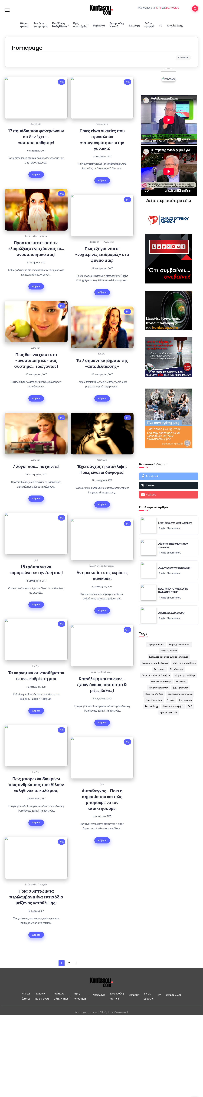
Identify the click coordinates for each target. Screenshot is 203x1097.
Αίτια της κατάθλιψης (101, 672)
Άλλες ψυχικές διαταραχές (101, 565)
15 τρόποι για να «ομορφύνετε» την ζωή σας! (36, 570)
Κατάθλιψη (102, 459)
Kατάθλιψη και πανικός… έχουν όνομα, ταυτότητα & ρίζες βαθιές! (102, 684)
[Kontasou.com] (101, 10)
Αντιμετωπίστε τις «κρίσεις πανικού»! (102, 575)
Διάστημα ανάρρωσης (171, 613)
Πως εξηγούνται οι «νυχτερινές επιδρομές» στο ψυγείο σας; (102, 254)
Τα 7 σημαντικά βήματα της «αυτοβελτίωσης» (102, 363)
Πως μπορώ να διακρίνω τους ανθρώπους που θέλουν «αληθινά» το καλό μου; (36, 784)
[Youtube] (168, 495)
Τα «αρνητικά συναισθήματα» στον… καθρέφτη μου (36, 676)
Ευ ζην (101, 353)
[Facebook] (168, 476)
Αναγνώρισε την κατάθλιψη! (174, 568)
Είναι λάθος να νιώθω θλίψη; (175, 523)
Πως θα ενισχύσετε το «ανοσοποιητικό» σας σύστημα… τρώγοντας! (36, 360)
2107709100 (172, 8)
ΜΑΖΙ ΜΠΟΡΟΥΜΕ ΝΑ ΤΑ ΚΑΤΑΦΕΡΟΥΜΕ (173, 590)
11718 (158, 8)
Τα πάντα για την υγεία (36, 236)
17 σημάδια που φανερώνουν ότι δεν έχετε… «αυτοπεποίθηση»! (36, 136)
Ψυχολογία (35, 124)
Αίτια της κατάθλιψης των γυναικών (173, 545)
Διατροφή (94, 241)
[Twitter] (168, 485)
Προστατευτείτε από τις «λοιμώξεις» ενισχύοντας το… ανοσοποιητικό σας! (36, 248)
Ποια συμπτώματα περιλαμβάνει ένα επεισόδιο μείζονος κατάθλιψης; (36, 897)
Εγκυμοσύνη (102, 124)
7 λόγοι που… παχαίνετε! (36, 466)
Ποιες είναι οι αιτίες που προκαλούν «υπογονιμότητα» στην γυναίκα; (102, 139)
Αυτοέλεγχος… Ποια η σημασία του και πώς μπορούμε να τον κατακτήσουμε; (102, 799)
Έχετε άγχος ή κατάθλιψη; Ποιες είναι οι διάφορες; (102, 469)
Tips (36, 560)
